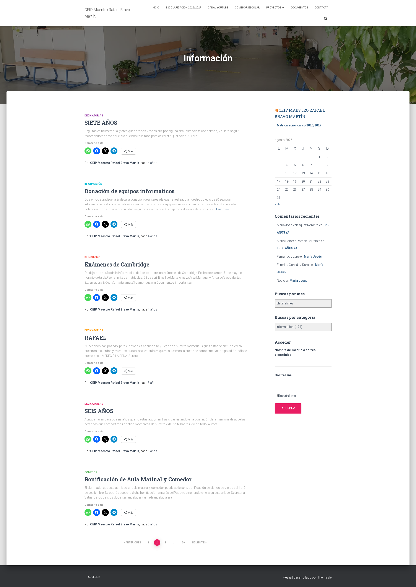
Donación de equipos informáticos (129, 191)
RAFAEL (95, 337)
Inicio (155, 7)
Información (93, 183)
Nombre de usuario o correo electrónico (295, 352)
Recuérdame (287, 395)
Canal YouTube (218, 7)
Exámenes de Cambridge (116, 264)
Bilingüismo (92, 257)
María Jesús (313, 256)
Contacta (321, 7)
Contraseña (283, 375)
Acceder (288, 408)
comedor (90, 472)
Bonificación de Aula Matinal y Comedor (138, 479)
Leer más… (223, 209)
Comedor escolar (247, 7)
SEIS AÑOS (98, 411)
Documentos (299, 7)
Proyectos (274, 7)
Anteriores (133, 542)
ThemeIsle (324, 577)
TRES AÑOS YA (287, 248)
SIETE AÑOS (100, 122)
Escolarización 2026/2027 (183, 7)
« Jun (278, 204)
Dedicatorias (93, 115)
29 (183, 542)
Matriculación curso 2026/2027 (299, 125)
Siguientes (199, 542)
